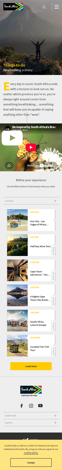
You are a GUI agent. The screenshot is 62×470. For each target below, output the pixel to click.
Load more (31, 366)
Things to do (14, 65)
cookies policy (31, 452)
